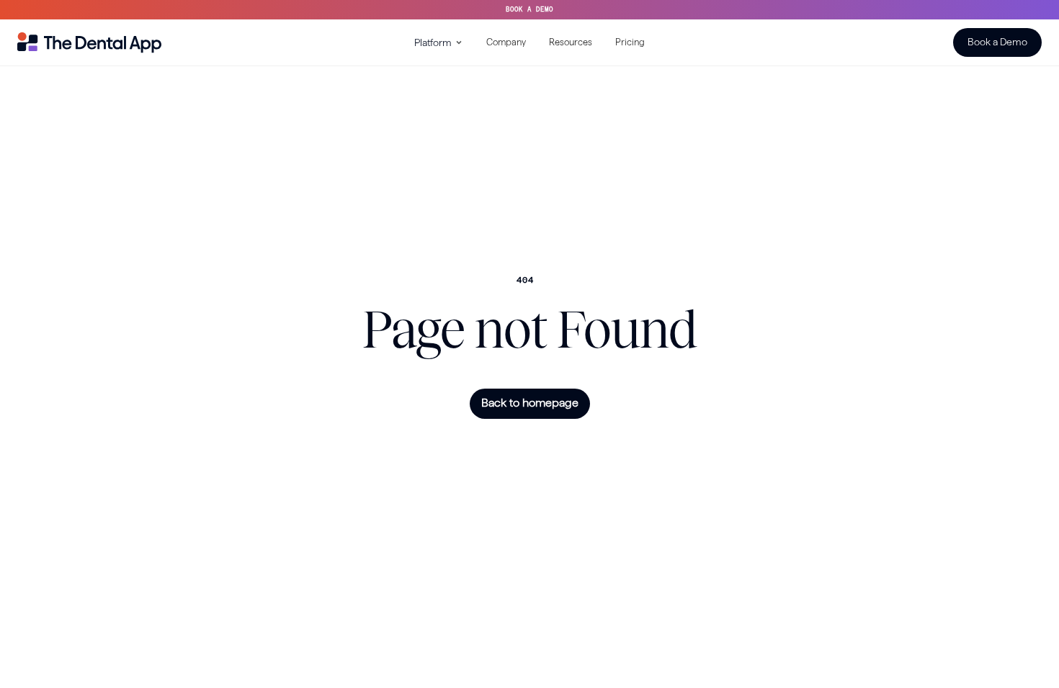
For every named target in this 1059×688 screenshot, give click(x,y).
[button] (439, 42)
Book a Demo (997, 41)
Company (506, 42)
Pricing (630, 42)
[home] (89, 42)
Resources (570, 42)
